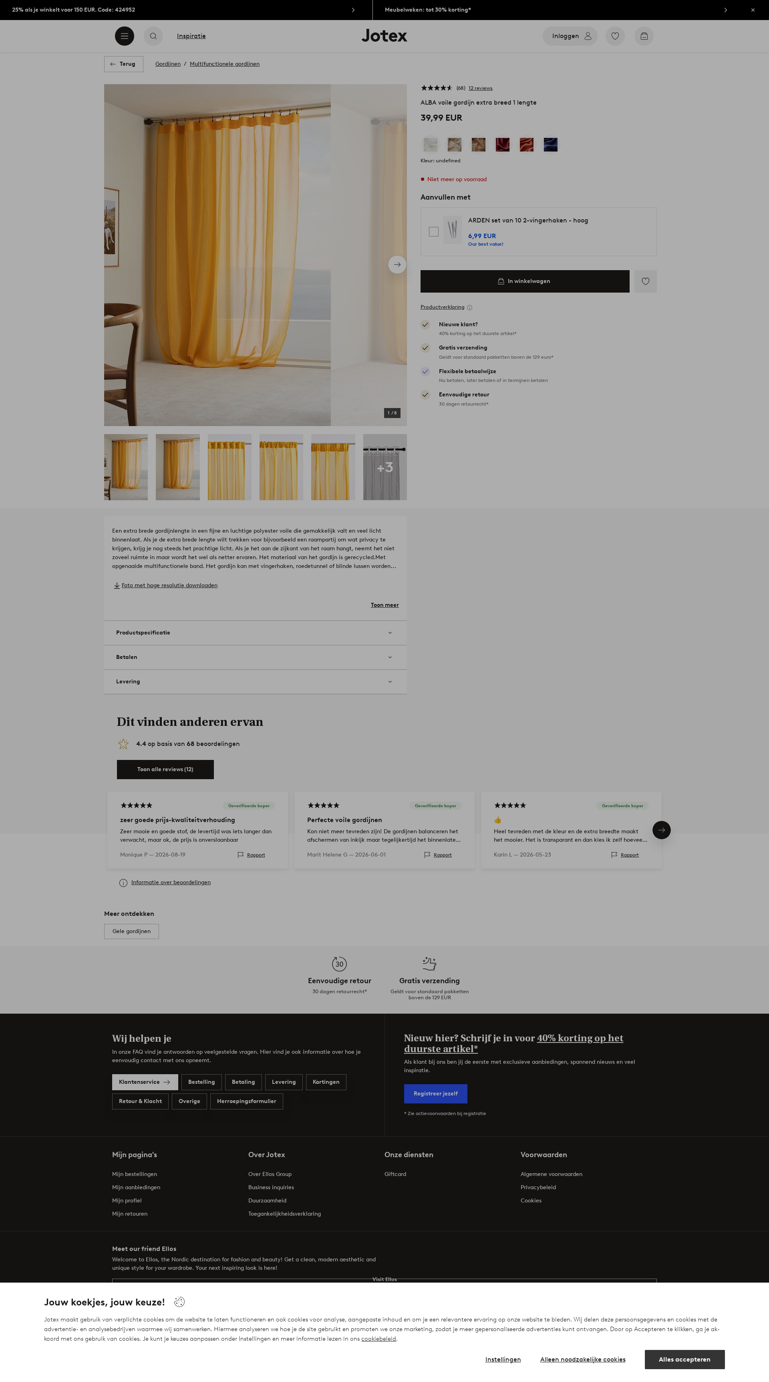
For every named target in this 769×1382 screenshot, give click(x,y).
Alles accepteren (685, 1359)
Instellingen (503, 1359)
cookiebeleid (378, 1338)
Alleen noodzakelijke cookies (583, 1359)
